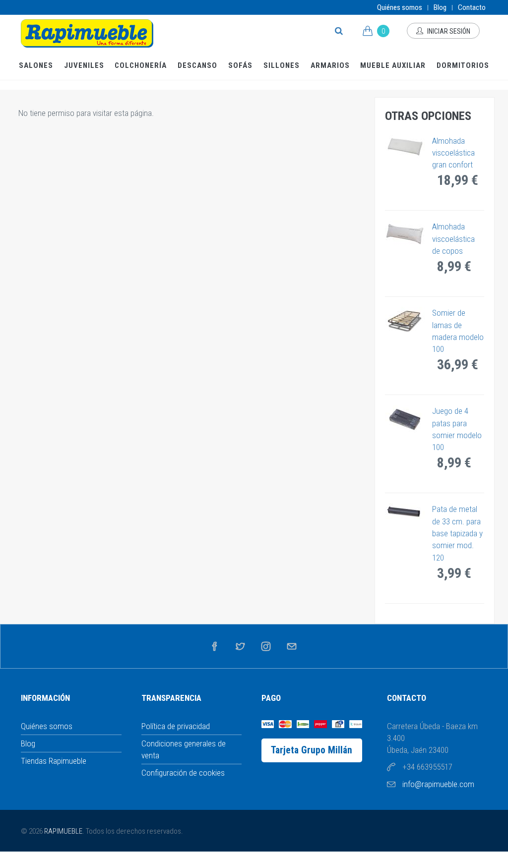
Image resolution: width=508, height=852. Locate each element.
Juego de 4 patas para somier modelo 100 (457, 429)
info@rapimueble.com (438, 784)
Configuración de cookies (183, 773)
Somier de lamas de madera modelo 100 (458, 331)
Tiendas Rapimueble (53, 761)
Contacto (472, 7)
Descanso (197, 65)
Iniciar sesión (448, 31)
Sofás (240, 65)
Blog (440, 7)
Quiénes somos (399, 7)
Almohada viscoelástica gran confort (453, 153)
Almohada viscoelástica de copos (453, 239)
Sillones (281, 65)
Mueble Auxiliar (393, 65)
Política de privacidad (175, 726)
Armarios (330, 65)
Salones (36, 65)
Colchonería (141, 65)
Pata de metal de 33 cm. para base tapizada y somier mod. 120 (457, 533)
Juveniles (84, 65)
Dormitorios (463, 65)
